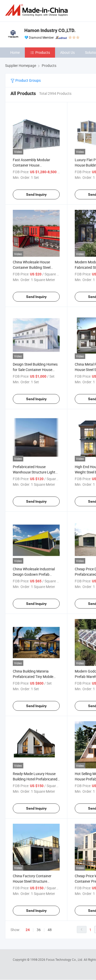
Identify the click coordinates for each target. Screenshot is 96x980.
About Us (67, 52)
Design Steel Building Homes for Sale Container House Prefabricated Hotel (35, 369)
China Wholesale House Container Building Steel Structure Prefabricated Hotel (36, 267)
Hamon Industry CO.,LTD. (50, 30)
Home (15, 52)
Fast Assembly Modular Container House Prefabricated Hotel (31, 165)
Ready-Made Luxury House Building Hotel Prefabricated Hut (35, 779)
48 (50, 929)
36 (39, 929)
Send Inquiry (36, 194)
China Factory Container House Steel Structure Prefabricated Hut (32, 881)
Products (42, 52)
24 (28, 930)
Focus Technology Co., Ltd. (65, 959)
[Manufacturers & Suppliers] (37, 10)
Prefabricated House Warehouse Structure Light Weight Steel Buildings (34, 472)
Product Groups (28, 80)
